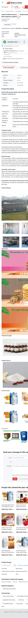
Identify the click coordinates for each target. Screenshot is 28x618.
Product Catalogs (23, 565)
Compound (4, 574)
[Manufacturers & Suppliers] (14, 2)
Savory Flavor (19, 568)
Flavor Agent (19, 603)
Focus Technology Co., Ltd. (19, 612)
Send (15, 479)
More (3, 606)
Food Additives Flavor (8, 603)
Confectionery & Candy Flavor (9, 571)
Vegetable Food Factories (9, 600)
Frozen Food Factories (8, 596)
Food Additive (18, 11)
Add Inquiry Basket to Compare (10, 62)
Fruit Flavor (4, 568)
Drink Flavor (21, 600)
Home (3, 11)
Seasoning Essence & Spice (9, 588)
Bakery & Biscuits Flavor (21, 571)
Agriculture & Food (10, 11)
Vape (17, 574)
